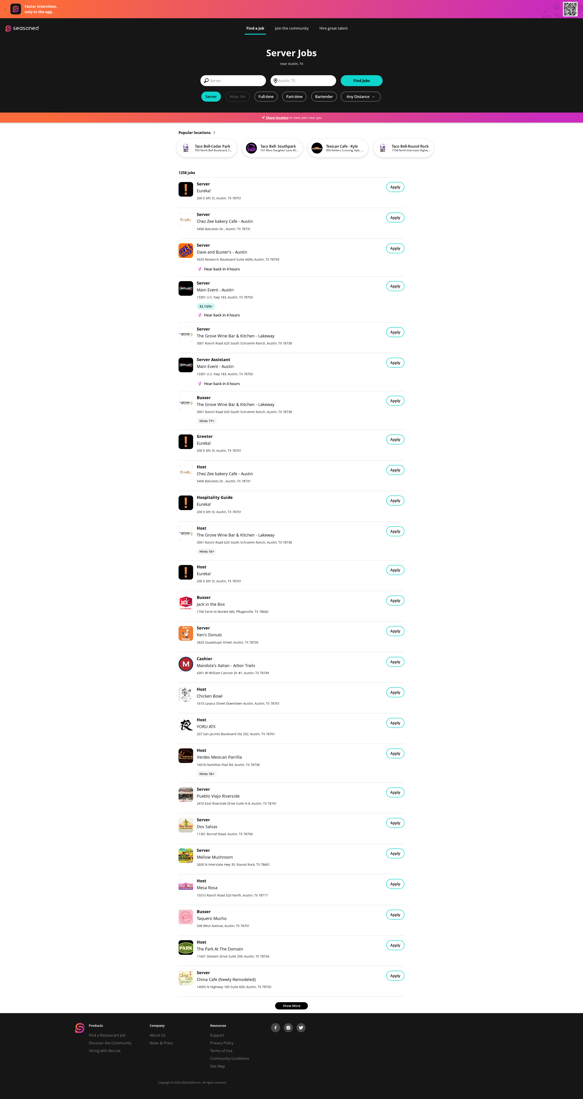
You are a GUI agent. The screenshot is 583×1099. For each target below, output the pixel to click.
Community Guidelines (229, 1058)
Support (217, 1035)
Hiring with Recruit (105, 1050)
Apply (395, 187)
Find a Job (255, 28)
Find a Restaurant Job (107, 1035)
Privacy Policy (221, 1042)
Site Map (217, 1066)
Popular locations (195, 132)
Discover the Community (110, 1042)
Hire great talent (334, 28)
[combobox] (233, 80)
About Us (158, 1035)
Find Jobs (361, 80)
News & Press (161, 1042)
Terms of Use (221, 1050)
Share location (277, 118)
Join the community (292, 28)
